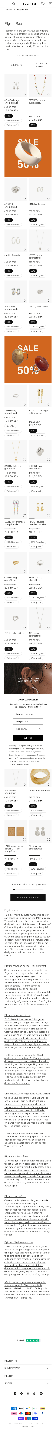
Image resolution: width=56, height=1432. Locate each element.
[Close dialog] (48, 666)
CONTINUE (28, 738)
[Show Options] (40, 729)
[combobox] (27, 729)
